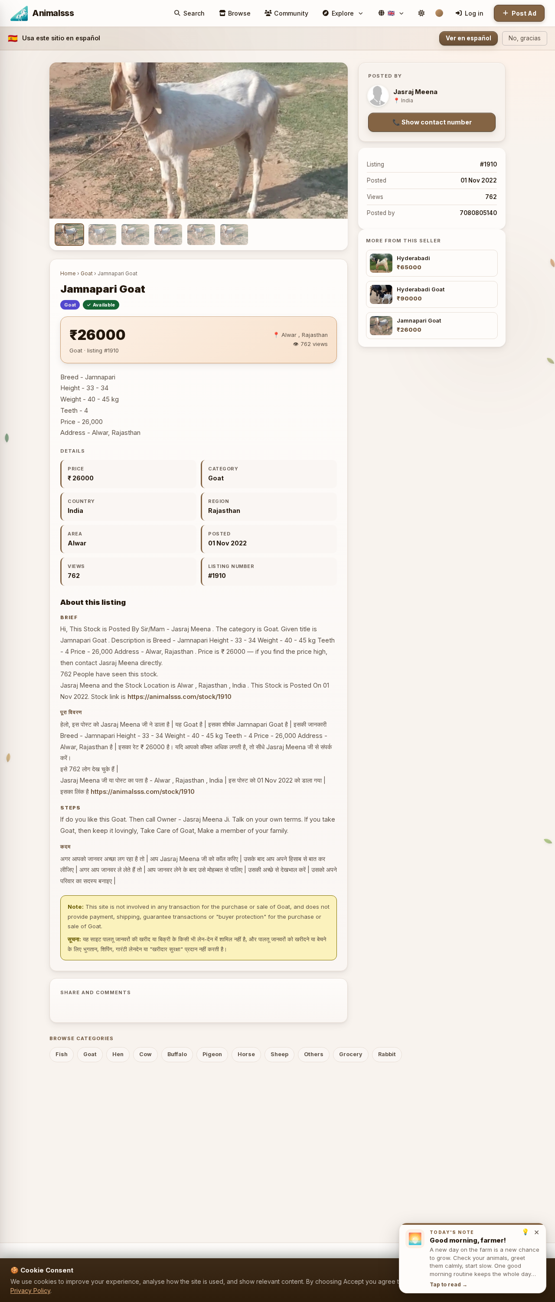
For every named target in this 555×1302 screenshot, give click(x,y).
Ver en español (468, 38)
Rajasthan (224, 510)
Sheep (279, 1054)
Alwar (77, 543)
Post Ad (524, 13)
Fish (62, 1054)
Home (68, 273)
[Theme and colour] (439, 13)
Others (313, 1054)
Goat (87, 273)
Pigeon (212, 1054)
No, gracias (525, 38)
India (75, 510)
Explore (343, 13)
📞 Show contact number (432, 122)
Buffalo (177, 1054)
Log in (474, 13)
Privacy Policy (30, 1290)
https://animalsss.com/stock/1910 (179, 696)
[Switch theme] (421, 13)
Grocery (350, 1054)
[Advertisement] (277, 1143)
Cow (145, 1054)
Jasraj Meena (415, 92)
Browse (239, 13)
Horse (246, 1054)
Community (291, 13)
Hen (118, 1054)
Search (194, 13)
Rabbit (387, 1054)
